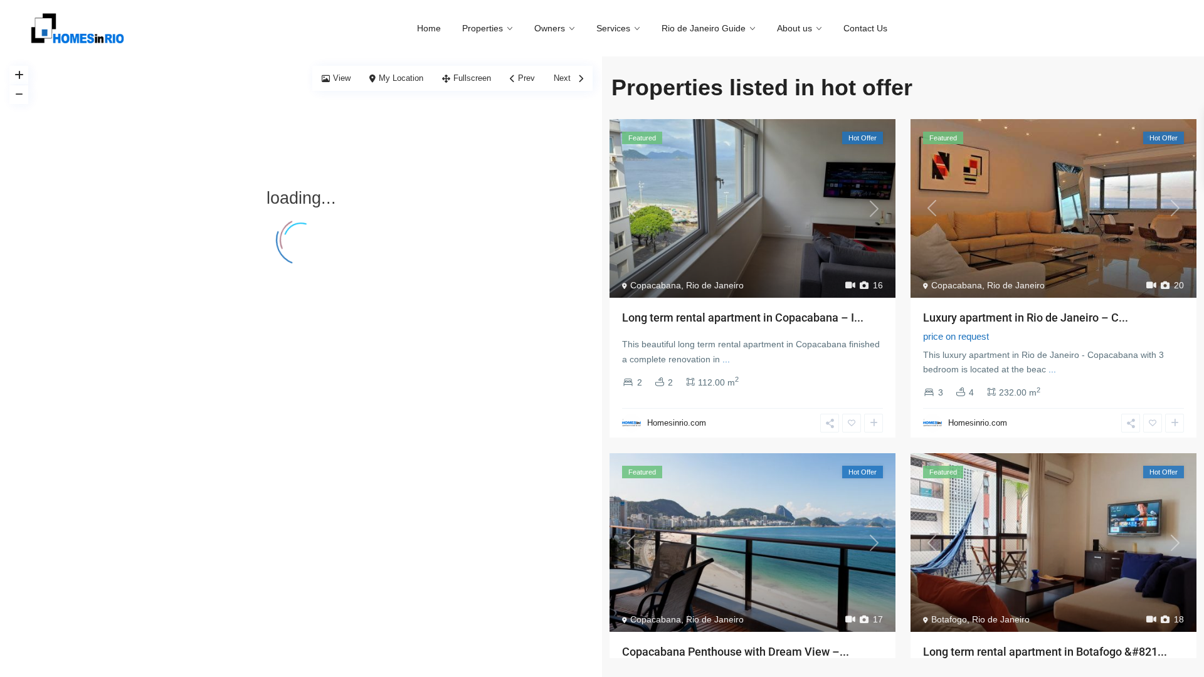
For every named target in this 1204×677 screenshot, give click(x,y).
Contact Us (865, 28)
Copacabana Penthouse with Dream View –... (735, 651)
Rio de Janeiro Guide (704, 28)
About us (794, 28)
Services (613, 28)
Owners (549, 28)
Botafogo (949, 619)
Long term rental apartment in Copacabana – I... (742, 317)
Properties (482, 28)
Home (429, 28)
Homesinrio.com (676, 423)
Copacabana (655, 285)
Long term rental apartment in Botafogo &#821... (1045, 651)
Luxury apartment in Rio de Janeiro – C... (1025, 317)
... (726, 359)
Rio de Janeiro (715, 285)
